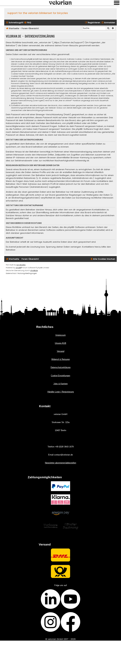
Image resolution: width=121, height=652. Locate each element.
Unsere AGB (60, 343)
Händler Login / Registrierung (60, 392)
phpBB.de (34, 270)
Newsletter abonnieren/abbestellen (60, 463)
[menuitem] (27, 23)
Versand (60, 351)
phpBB (18, 267)
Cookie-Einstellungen (60, 375)
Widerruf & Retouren (60, 359)
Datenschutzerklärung (60, 367)
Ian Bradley (21, 265)
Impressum (60, 335)
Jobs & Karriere (60, 383)
